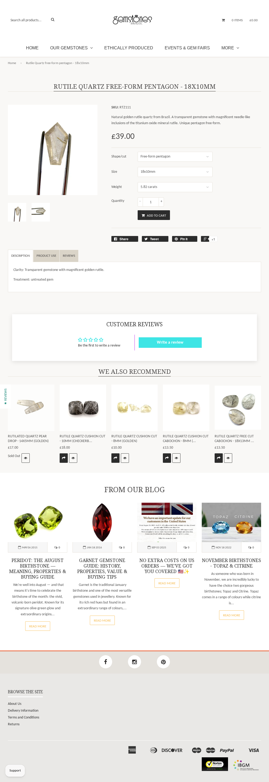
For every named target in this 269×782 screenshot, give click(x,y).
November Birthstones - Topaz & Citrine (231, 563)
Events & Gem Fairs (187, 48)
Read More (37, 626)
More (228, 48)
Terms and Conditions (23, 718)
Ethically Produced (128, 48)
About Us (14, 704)
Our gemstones (69, 48)
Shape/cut (118, 157)
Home (32, 48)
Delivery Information (23, 711)
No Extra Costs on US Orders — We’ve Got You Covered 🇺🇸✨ (166, 566)
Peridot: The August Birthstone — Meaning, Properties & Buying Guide (37, 569)
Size (114, 172)
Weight (116, 187)
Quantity (117, 201)
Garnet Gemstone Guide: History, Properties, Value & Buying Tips (102, 569)
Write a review (170, 342)
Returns (13, 724)
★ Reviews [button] (5, 396)
